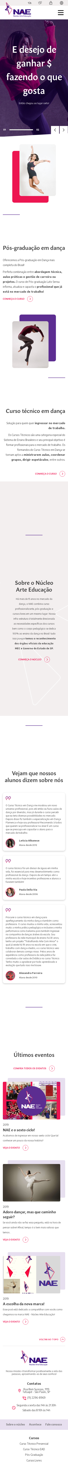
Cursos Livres (34, 1460)
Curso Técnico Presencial (34, 1443)
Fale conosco (53, 1424)
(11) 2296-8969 (36, 1397)
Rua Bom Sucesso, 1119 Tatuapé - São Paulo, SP (36, 1390)
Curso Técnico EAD (34, 1449)
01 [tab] (4, 129)
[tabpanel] (34, 78)
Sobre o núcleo (15, 1424)
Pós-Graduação (34, 1454)
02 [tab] (37, 129)
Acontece (35, 1424)
